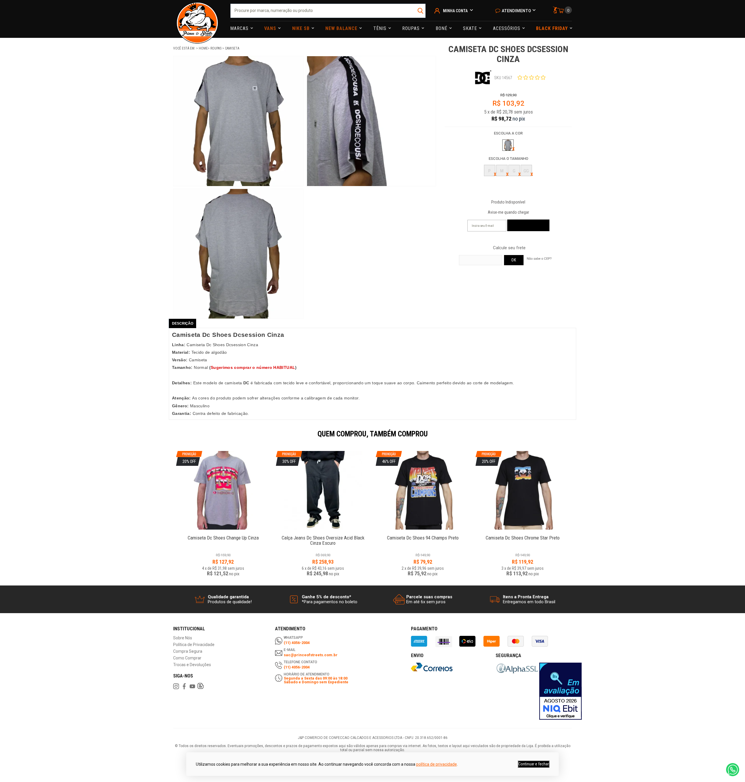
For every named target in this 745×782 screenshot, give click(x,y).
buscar (421, 10)
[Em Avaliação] (560, 691)
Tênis (380, 28)
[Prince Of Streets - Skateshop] (197, 19)
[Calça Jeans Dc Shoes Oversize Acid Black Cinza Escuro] (323, 535)
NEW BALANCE (342, 28)
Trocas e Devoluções (192, 665)
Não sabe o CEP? (539, 258)
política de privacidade (436, 764)
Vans (271, 28)
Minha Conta (455, 10)
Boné (442, 28)
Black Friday (552, 28)
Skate (470, 28)
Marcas (240, 28)
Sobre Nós (182, 638)
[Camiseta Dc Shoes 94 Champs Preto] (423, 535)
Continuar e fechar (533, 764)
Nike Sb (301, 28)
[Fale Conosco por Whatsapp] (732, 769)
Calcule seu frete (509, 248)
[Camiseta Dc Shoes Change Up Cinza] (223, 535)
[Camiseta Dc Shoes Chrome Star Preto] (523, 535)
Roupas (411, 28)
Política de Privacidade (193, 645)
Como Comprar (187, 658)
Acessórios (507, 28)
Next (574, 438)
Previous (170, 438)
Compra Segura (187, 651)
